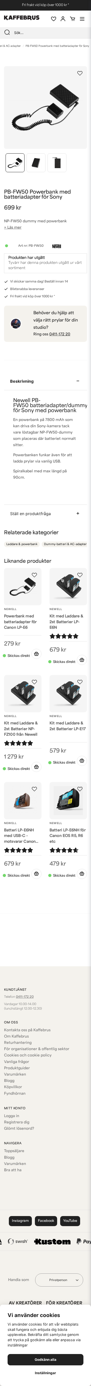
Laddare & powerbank (21, 544)
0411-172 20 (59, 334)
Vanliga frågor (16, 1062)
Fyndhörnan (15, 1094)
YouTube (70, 1221)
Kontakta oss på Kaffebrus (27, 1030)
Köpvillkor (13, 1087)
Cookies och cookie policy (28, 1055)
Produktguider (17, 1068)
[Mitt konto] (63, 19)
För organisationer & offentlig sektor (36, 1049)
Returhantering (18, 1043)
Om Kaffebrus (16, 1037)
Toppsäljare (14, 1151)
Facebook (46, 1221)
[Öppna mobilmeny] (82, 19)
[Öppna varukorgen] (72, 19)
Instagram (20, 1221)
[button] (79, 73)
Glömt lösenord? (19, 1129)
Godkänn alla (45, 1360)
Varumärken (15, 1075)
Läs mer (14, 228)
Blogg (9, 1081)
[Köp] (36, 654)
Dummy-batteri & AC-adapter (65, 544)
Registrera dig (16, 1122)
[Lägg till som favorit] (53, 19)
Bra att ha (12, 1170)
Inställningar (45, 1373)
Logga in (11, 1116)
